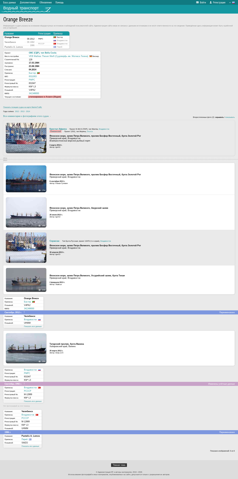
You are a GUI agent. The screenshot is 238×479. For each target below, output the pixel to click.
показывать (230, 117)
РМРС (32, 80)
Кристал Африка (58, 129)
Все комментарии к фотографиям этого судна (26, 116)
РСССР (27, 391)
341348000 (34, 93)
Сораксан (54, 241)
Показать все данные (33, 326)
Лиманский (55, 131)
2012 (17, 111)
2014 (28, 111)
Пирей (25, 439)
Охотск (90, 131)
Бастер (32, 73)
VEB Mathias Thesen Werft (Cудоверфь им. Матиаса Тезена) (58, 56)
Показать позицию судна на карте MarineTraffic (22, 107)
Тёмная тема (119, 465)
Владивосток (104, 129)
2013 (22, 111)
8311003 (33, 76)
